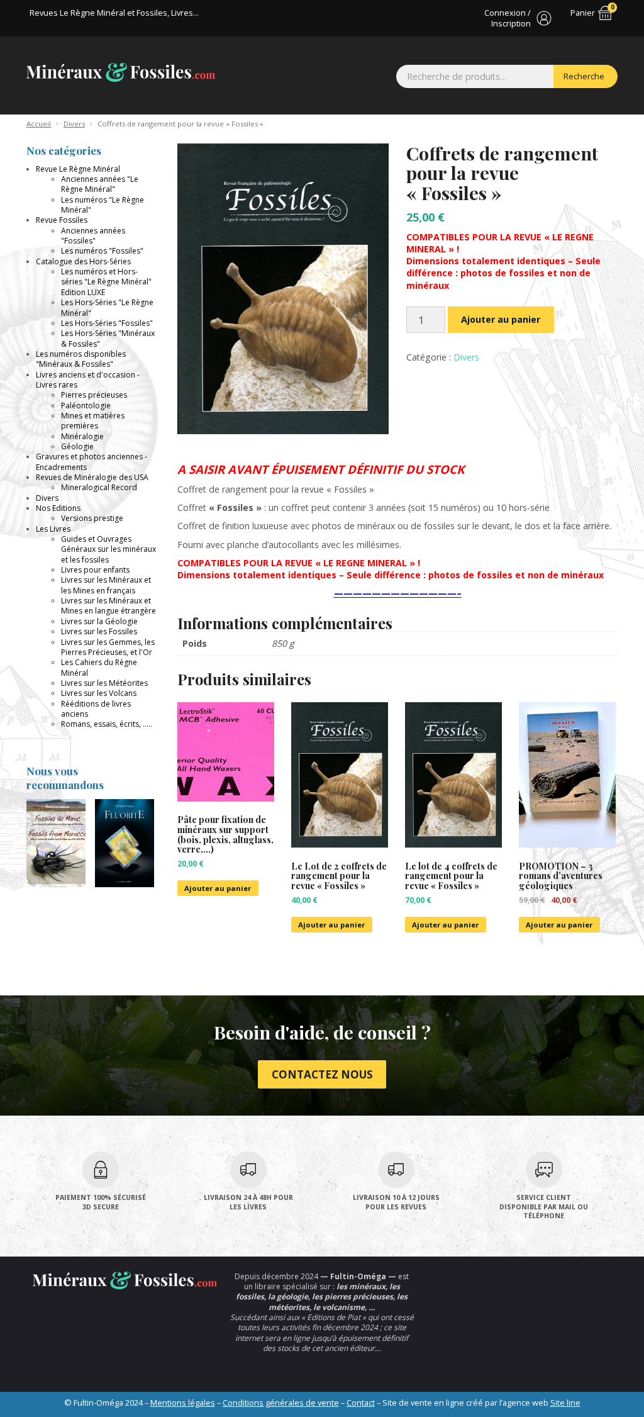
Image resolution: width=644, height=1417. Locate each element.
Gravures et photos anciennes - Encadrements (91, 461)
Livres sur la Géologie (99, 621)
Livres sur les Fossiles (99, 631)
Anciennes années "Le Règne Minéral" (99, 184)
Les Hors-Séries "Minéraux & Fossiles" (108, 338)
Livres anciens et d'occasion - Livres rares (88, 379)
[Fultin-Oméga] (120, 72)
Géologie (77, 446)
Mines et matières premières (93, 420)
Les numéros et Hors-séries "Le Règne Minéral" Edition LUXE (106, 282)
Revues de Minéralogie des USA (92, 477)
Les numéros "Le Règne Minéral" (102, 204)
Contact (361, 1402)
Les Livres (53, 529)
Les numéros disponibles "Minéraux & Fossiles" (81, 359)
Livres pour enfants (95, 569)
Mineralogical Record (99, 487)
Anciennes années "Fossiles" (93, 235)
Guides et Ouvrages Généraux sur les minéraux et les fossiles (108, 549)
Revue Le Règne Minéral (78, 169)
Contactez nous (322, 1074)
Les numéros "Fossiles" (102, 250)
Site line (565, 1402)
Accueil (38, 123)
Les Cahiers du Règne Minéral (99, 667)
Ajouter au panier (500, 319)
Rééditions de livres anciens (96, 708)
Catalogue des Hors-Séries (83, 261)
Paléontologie (86, 405)
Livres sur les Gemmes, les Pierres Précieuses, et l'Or (108, 647)
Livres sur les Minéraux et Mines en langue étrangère (108, 605)
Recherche (584, 76)
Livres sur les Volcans (98, 693)
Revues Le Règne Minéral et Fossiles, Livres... (114, 12)
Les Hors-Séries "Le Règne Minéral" (107, 307)
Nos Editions (58, 508)
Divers (74, 123)
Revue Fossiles (61, 220)
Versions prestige (92, 518)
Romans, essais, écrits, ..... (106, 724)
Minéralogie (82, 436)
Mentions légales (182, 1402)
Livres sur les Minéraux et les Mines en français (106, 584)
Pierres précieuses (94, 394)
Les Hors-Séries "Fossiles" (107, 323)
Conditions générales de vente (281, 1402)
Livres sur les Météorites (104, 683)
